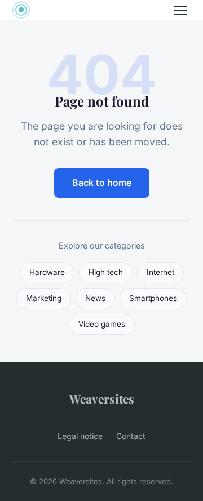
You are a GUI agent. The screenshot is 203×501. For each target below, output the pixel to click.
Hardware (47, 272)
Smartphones (153, 298)
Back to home (101, 182)
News (95, 298)
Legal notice (80, 436)
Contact (130, 436)
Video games (101, 324)
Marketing (43, 298)
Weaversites (101, 398)
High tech (106, 272)
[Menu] (180, 10)
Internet (160, 272)
